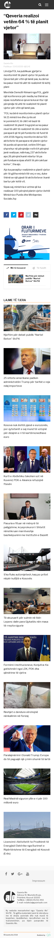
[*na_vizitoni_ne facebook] (6, 873)
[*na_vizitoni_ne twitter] (12, 873)
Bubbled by (41, 935)
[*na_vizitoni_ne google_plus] (20, 873)
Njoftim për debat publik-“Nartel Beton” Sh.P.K (35, 278)
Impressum (38, 880)
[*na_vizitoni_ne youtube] (27, 873)
